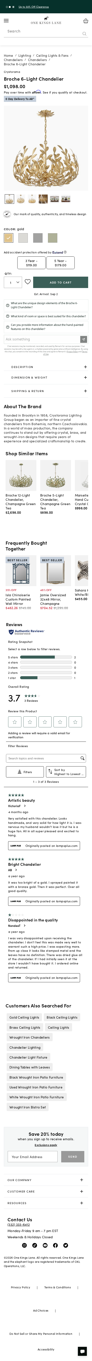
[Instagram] (25, 1245)
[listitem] (24, 1017)
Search (13, 31)
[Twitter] (66, 1245)
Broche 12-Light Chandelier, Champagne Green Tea (21, 501)
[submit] (84, 34)
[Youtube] (46, 1245)
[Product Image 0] (9, 199)
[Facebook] (56, 1245)
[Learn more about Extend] (65, 252)
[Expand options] (85, 366)
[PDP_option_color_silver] (38, 238)
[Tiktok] (35, 1245)
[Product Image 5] (66, 199)
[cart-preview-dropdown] (85, 20)
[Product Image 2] (32, 199)
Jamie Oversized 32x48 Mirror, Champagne (53, 599)
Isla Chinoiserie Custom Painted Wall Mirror (18, 599)
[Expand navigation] (9, 20)
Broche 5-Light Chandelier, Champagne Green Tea (55, 501)
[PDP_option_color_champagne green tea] (52, 238)
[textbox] (13, 282)
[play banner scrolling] (13, 7)
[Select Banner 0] (7, 7)
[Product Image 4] (54, 199)
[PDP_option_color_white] (23, 238)
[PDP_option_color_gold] (8, 238)
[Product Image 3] (43, 199)
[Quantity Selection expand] (18, 282)
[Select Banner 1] (10, 7)
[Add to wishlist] (28, 282)
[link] (46, 367)
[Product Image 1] (20, 199)
